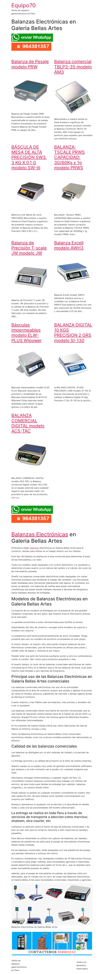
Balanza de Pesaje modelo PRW (30, 64)
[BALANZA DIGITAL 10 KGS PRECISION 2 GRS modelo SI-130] (73, 382)
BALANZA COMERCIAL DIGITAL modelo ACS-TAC (27, 423)
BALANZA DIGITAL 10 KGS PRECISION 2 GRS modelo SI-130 (73, 332)
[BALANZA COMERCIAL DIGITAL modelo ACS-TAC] (30, 472)
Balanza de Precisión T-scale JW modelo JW (29, 248)
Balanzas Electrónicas (39, 534)
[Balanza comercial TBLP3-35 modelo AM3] (73, 113)
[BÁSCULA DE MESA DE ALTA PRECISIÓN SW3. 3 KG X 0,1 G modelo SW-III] (30, 209)
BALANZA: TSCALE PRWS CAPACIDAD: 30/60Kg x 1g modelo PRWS (69, 157)
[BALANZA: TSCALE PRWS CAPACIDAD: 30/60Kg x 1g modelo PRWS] (73, 209)
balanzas (34, 548)
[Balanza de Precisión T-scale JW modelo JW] (30, 294)
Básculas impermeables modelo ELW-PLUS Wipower (26, 332)
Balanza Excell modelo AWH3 (69, 245)
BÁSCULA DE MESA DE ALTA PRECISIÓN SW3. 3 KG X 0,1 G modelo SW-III (29, 157)
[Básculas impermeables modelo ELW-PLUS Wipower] (30, 382)
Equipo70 (23, 5)
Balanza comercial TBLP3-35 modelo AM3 (73, 67)
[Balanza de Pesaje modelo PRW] (30, 108)
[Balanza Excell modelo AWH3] (73, 289)
